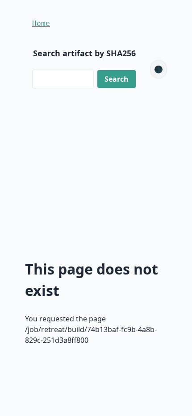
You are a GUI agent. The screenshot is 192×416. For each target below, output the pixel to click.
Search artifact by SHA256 (84, 53)
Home (41, 23)
